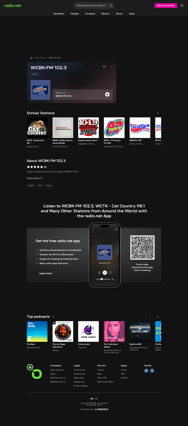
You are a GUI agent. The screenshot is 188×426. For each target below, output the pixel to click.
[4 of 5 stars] (38, 167)
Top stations (58, 14)
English (31, 185)
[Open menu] (182, 5)
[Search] (111, 5)
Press (52, 374)
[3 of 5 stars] (35, 167)
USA (39, 185)
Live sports (90, 14)
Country (35, 74)
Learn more (45, 273)
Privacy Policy (79, 374)
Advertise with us (57, 378)
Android (124, 378)
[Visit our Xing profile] (152, 370)
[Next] (158, 112)
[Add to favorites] (104, 67)
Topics (132, 14)
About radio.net (56, 370)
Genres (119, 14)
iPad (123, 374)
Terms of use (79, 370)
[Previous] (150, 112)
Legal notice (79, 378)
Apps (99, 374)
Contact (100, 370)
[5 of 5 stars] (41, 167)
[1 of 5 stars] (28, 167)
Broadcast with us (58, 382)
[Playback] (107, 94)
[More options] (111, 67)
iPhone (124, 370)
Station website (33, 178)
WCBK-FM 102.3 (64, 96)
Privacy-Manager (81, 386)
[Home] (31, 58)
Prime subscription (105, 382)
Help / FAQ (101, 378)
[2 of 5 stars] (31, 167)
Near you (105, 14)
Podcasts (75, 14)
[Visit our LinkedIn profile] (146, 370)
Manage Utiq (79, 382)
